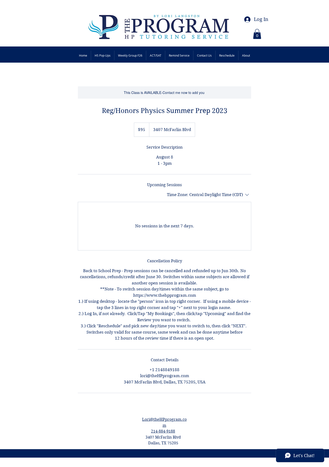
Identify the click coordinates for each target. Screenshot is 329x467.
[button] (257, 34)
